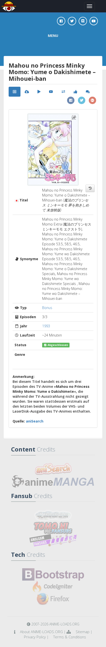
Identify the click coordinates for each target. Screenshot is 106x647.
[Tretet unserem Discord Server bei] (83, 21)
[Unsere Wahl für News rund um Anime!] (53, 481)
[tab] (14, 92)
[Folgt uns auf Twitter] (72, 21)
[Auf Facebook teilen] (70, 100)
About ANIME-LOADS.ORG (41, 631)
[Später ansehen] (90, 188)
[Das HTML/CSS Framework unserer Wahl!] (53, 574)
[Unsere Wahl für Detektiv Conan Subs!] (53, 540)
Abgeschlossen (57, 345)
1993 (46, 326)
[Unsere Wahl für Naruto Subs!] (53, 528)
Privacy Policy (35, 636)
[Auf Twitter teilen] (81, 100)
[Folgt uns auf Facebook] (61, 21)
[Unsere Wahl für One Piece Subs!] (53, 515)
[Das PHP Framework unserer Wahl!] (53, 587)
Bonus (47, 307)
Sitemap (82, 631)
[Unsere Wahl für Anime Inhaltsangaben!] (53, 469)
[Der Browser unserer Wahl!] (53, 599)
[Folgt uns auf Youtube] (93, 21)
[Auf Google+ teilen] (92, 100)
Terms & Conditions (69, 636)
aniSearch (34, 421)
